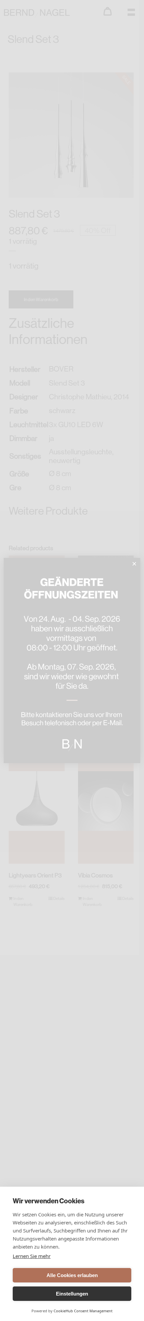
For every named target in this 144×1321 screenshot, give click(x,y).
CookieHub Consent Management (83, 1310)
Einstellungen (72, 1294)
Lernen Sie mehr (32, 1256)
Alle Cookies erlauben (72, 1275)
